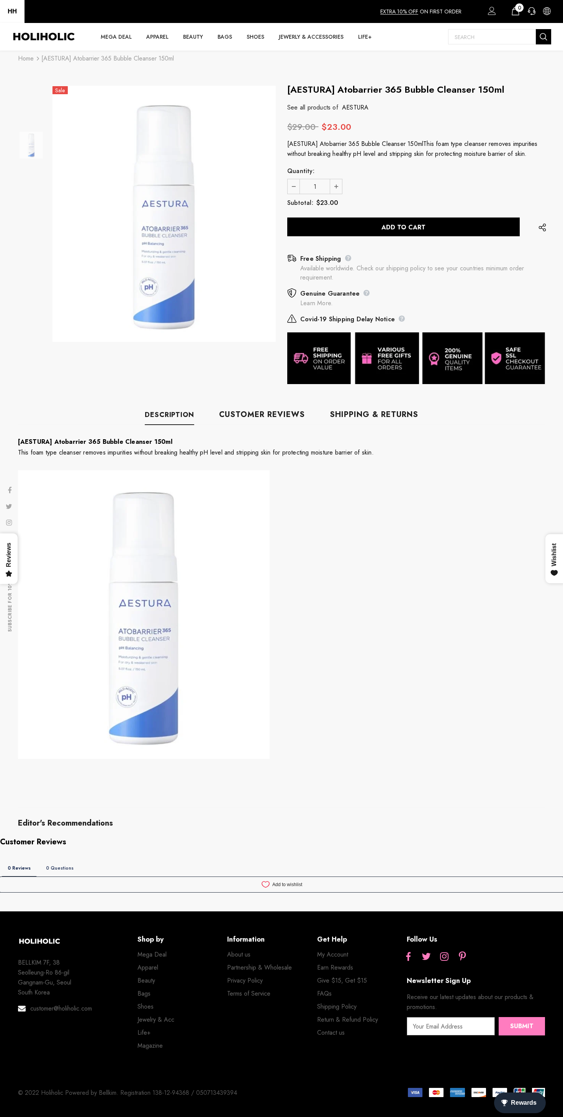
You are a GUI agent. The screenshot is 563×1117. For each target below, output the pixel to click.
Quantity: (300, 171)
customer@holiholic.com (61, 1008)
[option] (164, 214)
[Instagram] (444, 957)
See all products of (312, 107)
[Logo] (43, 37)
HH (12, 11)
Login (490, 13)
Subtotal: (300, 202)
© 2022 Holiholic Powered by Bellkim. (69, 1092)
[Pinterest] (462, 957)
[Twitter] (426, 957)
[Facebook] (408, 957)
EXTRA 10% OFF (399, 11)
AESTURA (355, 107)
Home (26, 58)
